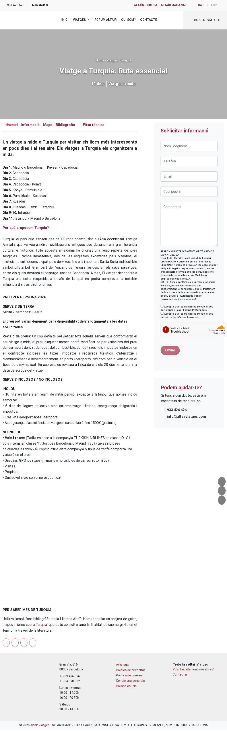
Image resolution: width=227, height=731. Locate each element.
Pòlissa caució (126, 686)
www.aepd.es (187, 299)
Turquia (125, 60)
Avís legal (122, 664)
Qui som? (128, 20)
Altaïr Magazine (174, 5)
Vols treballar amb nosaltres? (194, 669)
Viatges (79, 20)
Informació (30, 125)
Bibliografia (65, 125)
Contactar (180, 674)
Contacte (148, 20)
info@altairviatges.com (186, 416)
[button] (205, 20)
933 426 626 (177, 410)
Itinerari (11, 125)
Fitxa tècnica (93, 125)
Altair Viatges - (41, 725)
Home (100, 60)
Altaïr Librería (145, 5)
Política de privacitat (130, 670)
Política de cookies (129, 675)
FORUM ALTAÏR (106, 20)
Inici (64, 20)
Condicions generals (130, 680)
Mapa (47, 125)
